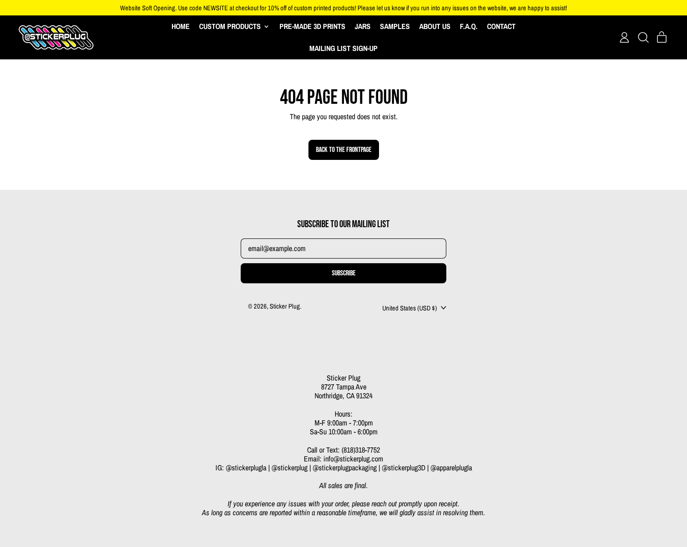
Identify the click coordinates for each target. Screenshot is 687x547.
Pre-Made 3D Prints (312, 26)
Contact (501, 26)
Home (181, 26)
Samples (395, 26)
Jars (363, 26)
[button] (643, 37)
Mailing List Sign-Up (343, 48)
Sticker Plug (285, 306)
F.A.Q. (469, 26)
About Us (435, 26)
